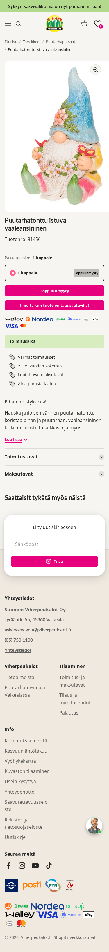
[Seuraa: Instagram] (22, 865)
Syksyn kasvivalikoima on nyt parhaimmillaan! (54, 6)
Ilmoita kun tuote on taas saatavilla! (54, 305)
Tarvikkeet (32, 41)
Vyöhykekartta (20, 761)
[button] (97, 23)
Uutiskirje (15, 837)
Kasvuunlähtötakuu (26, 751)
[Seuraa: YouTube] (35, 865)
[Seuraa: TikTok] (49, 865)
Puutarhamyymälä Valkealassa (25, 691)
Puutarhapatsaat (60, 41)
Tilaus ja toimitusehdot (75, 699)
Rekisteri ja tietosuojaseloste (23, 823)
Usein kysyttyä (20, 781)
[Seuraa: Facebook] (8, 865)
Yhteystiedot (18, 650)
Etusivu (11, 41)
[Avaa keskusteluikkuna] (94, 825)
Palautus (68, 713)
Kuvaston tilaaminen (27, 771)
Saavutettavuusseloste (26, 806)
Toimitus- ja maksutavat (72, 681)
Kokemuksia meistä (26, 740)
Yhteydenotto (20, 792)
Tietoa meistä (19, 677)
